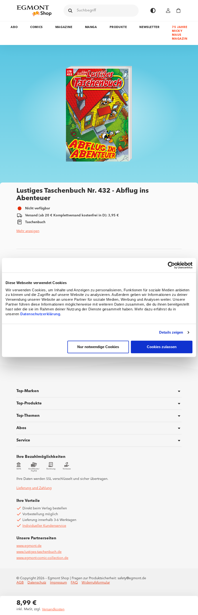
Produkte (118, 27)
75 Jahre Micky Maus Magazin (179, 33)
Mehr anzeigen (27, 231)
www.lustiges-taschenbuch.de (39, 552)
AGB (20, 582)
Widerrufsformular (96, 582)
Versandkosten (53, 609)
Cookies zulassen (162, 347)
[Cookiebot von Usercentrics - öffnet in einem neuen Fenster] (171, 265)
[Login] (168, 10)
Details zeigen (171, 332)
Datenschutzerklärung (40, 314)
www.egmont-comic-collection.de (42, 558)
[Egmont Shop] (34, 10)
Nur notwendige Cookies (98, 347)
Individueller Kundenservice (44, 525)
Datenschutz (37, 582)
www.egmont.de (29, 546)
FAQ (74, 582)
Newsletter (149, 27)
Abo (14, 27)
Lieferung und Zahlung (34, 488)
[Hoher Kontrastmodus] (153, 10)
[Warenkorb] (178, 10)
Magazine (63, 27)
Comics (36, 27)
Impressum (58, 582)
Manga (91, 27)
